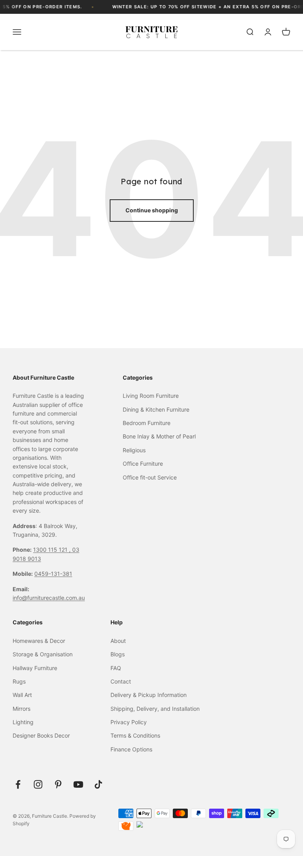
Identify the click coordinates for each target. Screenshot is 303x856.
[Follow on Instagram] (38, 784)
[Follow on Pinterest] (58, 784)
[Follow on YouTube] (78, 784)
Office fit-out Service (150, 477)
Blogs (117, 654)
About (118, 640)
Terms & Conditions (135, 735)
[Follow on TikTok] (98, 784)
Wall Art (22, 694)
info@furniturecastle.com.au (49, 597)
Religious (134, 450)
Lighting (23, 722)
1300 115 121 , (52, 549)
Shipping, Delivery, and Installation (155, 708)
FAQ (115, 668)
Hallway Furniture (35, 668)
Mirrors (21, 708)
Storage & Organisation (43, 654)
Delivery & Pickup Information (148, 694)
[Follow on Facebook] (18, 784)
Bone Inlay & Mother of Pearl (159, 436)
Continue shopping (151, 210)
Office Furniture (143, 463)
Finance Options (131, 749)
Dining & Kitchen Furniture (156, 409)
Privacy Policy (128, 722)
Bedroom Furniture (146, 423)
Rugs (19, 681)
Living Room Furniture (151, 395)
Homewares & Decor (39, 640)
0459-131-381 (53, 573)
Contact (120, 681)
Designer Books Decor (41, 735)
